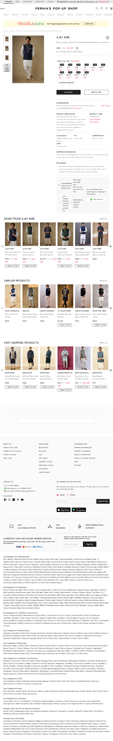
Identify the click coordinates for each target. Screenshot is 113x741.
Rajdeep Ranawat (72, 567)
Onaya (21, 564)
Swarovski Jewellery (82, 663)
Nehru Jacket (18, 646)
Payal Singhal (8, 572)
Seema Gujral (68, 569)
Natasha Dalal (20, 559)
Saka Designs (47, 704)
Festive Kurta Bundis (11, 653)
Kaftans (97, 633)
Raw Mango (8, 559)
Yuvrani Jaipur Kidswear (90, 701)
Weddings (7, 714)
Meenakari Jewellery (64, 663)
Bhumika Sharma (27, 575)
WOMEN (8, 2)
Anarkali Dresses (84, 681)
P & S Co (17, 701)
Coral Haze (103, 620)
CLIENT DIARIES (44, 472)
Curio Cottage (9, 615)
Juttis (82, 669)
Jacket (82, 691)
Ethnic (82, 651)
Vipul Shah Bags (9, 623)
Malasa (8, 580)
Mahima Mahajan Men (94, 600)
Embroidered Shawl (47, 674)
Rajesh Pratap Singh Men (88, 590)
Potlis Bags (90, 669)
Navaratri (54, 711)
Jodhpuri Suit (79, 648)
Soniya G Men (26, 605)
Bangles (44, 661)
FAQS (76, 462)
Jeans (57, 648)
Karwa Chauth (19, 714)
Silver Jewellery (56, 666)
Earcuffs (91, 661)
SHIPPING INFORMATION (83, 447)
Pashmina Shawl (30, 674)
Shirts (27, 646)
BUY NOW (68, 92)
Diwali (5, 711)
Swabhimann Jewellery (55, 618)
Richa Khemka (48, 580)
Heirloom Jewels (39, 663)
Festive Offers (83, 638)
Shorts (12, 648)
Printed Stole (61, 674)
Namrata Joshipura (11, 575)
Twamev (75, 592)
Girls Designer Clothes (12, 681)
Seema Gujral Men (12, 605)
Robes (5, 648)
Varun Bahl (77, 572)
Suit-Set (34, 648)
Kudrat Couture (78, 600)
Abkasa (86, 598)
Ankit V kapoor (53, 590)
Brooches (84, 653)
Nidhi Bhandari (74, 620)
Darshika (29, 595)
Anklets (28, 663)
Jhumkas (99, 666)
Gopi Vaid (38, 577)
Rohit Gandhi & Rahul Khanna (49, 569)
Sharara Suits (55, 681)
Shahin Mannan (31, 582)
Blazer (89, 691)
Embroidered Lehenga (40, 681)
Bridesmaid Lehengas (12, 636)
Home (5, 31)
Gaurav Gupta (21, 572)
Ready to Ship (70, 638)
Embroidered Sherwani (69, 691)
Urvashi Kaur (44, 582)
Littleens (37, 704)
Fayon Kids (7, 701)
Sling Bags (44, 671)
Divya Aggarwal (68, 575)
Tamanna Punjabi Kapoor (13, 582)
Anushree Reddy (66, 559)
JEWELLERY (27, 2)
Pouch (15, 671)
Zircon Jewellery (98, 663)
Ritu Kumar (23, 569)
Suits (48, 646)
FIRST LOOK (61, 2)
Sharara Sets (82, 633)
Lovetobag (37, 620)
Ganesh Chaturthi (75, 711)
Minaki (95, 618)
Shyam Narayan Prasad (86, 575)
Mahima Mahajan (84, 564)
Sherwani (34, 646)
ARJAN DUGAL (8, 600)
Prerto (100, 623)
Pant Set (50, 653)
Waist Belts (24, 671)
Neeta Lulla (87, 572)
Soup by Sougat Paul (24, 577)
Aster (22, 618)
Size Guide (75, 61)
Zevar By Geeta (38, 618)
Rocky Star (28, 562)
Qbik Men (24, 598)
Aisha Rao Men (96, 598)
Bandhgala (7, 651)
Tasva (5, 590)
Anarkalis (16, 633)
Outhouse (95, 615)
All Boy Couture (60, 704)
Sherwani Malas (64, 651)
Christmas (98, 711)
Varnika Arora (52, 615)
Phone (72, 495)
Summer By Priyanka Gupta (63, 562)
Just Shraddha (72, 618)
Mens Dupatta (19, 651)
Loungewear (51, 651)
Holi (11, 711)
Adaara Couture (75, 580)
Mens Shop (25, 653)
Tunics (104, 633)
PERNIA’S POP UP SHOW (12, 451)
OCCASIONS (43, 469)
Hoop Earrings (17, 669)
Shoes (63, 669)
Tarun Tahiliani (95, 569)
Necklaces (7, 661)
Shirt (95, 691)
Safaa (39, 580)
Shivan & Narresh (10, 564)
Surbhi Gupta (17, 580)
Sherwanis (58, 633)
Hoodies (103, 646)
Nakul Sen (103, 564)
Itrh (57, 580)
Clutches (100, 669)
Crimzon (6, 626)
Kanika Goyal (102, 575)
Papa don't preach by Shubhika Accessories (42, 623)
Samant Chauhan (43, 575)
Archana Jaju (29, 580)
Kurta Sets (25, 633)
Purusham (7, 595)
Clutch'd (86, 615)
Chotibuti (36, 701)
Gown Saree (48, 638)
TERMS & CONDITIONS (82, 454)
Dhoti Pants (26, 636)
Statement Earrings (71, 666)
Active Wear (60, 653)
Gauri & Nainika (31, 564)
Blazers (27, 648)
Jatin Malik (33, 598)
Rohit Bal (32, 569)
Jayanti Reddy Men (95, 605)
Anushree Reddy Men (48, 598)
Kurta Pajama (66, 648)
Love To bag (65, 615)
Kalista (55, 564)
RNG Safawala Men (72, 603)
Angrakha (97, 648)
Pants (54, 646)
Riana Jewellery (9, 620)
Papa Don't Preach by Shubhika (27, 567)
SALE (41, 454)
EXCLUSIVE (42, 451)
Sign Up (90, 544)
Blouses (25, 638)
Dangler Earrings (87, 666)
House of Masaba (51, 577)
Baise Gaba (80, 562)
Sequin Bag (8, 674)
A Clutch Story (60, 620)
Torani (95, 577)
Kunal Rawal (65, 592)
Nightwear (16, 638)
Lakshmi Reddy (47, 701)
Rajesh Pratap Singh (89, 567)
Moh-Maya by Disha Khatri (35, 615)
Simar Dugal (104, 577)
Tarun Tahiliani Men (11, 598)
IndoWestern (100, 651)
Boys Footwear (15, 694)
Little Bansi (26, 701)
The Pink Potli (76, 615)
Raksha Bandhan (42, 711)
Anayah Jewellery (25, 620)
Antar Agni (54, 559)
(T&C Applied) (76, 108)
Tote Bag (89, 671)
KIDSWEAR (39, 2)
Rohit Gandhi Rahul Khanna (40, 572)
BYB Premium (97, 704)
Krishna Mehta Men (52, 595)
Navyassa (74, 701)
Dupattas (7, 638)
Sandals (70, 669)
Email (62, 495)
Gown (73, 633)
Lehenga (26, 681)
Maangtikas (73, 661)
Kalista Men (50, 600)
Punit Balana (58, 567)
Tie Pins (79, 646)
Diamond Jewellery (40, 666)
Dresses (67, 633)
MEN (17, 2)
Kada (57, 669)
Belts (77, 669)
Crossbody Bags (56, 671)
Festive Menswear (38, 653)
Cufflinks (75, 651)
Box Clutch (18, 674)
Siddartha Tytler (81, 569)
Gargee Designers (37, 600)
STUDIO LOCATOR (9, 454)
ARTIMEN (78, 598)
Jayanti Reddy (45, 564)
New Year (30, 714)
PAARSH (18, 603)
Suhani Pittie (77, 623)
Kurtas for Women (45, 633)
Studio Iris (88, 580)
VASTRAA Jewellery (11, 618)
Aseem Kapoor (56, 582)
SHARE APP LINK (103, 501)
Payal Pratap (46, 567)
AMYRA (21, 623)
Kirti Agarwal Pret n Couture (79, 704)
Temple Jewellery (24, 666)
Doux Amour (48, 620)
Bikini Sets (64, 636)
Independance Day (21, 711)
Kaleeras (82, 661)
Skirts (71, 636)
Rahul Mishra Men (56, 603)
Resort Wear (53, 636)
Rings (38, 661)
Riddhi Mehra (103, 567)
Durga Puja (88, 711)
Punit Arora (43, 603)
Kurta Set (66, 681)
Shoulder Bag (99, 671)
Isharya (19, 615)
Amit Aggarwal (99, 572)
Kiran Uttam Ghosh (67, 564)
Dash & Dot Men (16, 590)
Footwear (71, 653)
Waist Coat (70, 646)
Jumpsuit (30, 651)
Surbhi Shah (56, 575)
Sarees (33, 633)
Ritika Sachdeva (90, 623)
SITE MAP (77, 465)
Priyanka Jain (8, 577)
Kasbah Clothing (63, 600)
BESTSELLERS (43, 447)
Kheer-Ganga (85, 592)
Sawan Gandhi (78, 577)
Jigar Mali (64, 580)
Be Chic (94, 620)
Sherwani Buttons (46, 648)
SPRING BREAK (39, 605)
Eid (32, 711)
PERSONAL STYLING (46, 465)
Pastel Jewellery (9, 666)
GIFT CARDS (43, 458)
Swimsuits (97, 636)
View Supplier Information (95, 120)
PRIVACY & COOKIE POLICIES (84, 458)
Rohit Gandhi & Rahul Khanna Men (95, 603)
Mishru (94, 564)
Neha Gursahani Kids (24, 704)
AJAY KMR (63, 37)
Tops (91, 633)
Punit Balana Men (82, 595)
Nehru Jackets (43, 691)
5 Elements (85, 620)
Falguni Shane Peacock (12, 562)
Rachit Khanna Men (65, 598)
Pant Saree (59, 638)
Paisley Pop (66, 623)
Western (90, 651)
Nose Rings (62, 661)
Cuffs (23, 661)
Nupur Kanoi (8, 567)
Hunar (28, 618)
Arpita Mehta (64, 577)
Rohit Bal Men (37, 592)
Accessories (39, 651)
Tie (77, 653)
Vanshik (102, 590)
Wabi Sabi (48, 592)
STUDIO (50, 2)
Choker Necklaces (32, 669)
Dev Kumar (39, 595)
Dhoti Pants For (9, 684)
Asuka (56, 592)
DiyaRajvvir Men (22, 600)
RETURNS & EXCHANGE (82, 451)
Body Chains (8, 663)
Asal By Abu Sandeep (82, 559)
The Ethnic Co (98, 592)
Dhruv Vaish (28, 590)
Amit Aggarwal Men (99, 595)
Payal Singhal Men (30, 603)
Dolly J (95, 559)
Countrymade (40, 590)
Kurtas (42, 646)
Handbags (7, 671)
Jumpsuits (87, 636)
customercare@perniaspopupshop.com (21, 491)
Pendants (51, 663)
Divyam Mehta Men (68, 590)
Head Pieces (101, 661)
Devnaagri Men (68, 595)
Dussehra (63, 711)
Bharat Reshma (19, 595)
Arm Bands (19, 663)
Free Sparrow (8, 704)
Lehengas (7, 633)
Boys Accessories (30, 694)
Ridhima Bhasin (11, 569)
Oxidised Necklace (47, 669)
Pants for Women (40, 636)
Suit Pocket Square (91, 646)
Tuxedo (89, 648)
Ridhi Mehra (91, 562)
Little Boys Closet (62, 701)
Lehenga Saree (35, 638)
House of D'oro (85, 618)
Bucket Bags (69, 671)
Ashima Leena (58, 572)
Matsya (88, 577)
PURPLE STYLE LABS (10, 447)
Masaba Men (8, 603)
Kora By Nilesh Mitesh (31, 608)
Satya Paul (44, 559)
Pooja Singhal (32, 559)
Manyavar (102, 562)
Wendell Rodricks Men (55, 605)
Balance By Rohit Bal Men (76, 605)
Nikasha (68, 572)
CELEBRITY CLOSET (45, 462)
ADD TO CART (96, 92)
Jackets (78, 636)
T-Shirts (19, 648)
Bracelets (30, 661)
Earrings (16, 661)
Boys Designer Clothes (12, 691)
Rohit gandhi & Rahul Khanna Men (16, 592)
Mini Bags (80, 671)
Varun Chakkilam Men (12, 608)
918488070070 (104, 2)
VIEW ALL (103, 219)
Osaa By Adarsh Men (42, 562)
